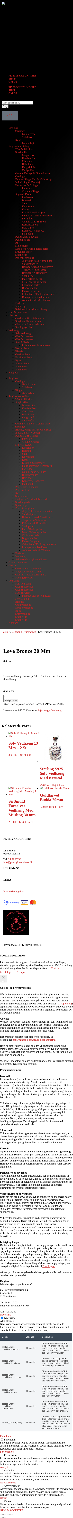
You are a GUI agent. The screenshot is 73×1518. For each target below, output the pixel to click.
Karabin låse (28, 158)
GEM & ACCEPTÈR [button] (12, 1510)
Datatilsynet (48, 1266)
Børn (18, 360)
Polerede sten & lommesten (36, 345)
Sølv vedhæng (23, 333)
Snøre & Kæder (23, 194)
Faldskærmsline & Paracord (37, 215)
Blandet (19, 351)
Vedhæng (20, 306)
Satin (25, 203)
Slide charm (21, 245)
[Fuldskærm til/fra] (4, 1514)
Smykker (13, 128)
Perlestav (27, 188)
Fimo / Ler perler (31, 291)
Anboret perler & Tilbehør (36, 300)
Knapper (13, 372)
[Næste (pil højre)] (4, 1517)
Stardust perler (30, 263)
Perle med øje (22, 239)
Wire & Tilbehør (24, 149)
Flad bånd (27, 233)
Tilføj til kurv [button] (24, 754)
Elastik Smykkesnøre (33, 212)
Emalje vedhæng (24, 357)
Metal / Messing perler (34, 282)
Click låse (27, 161)
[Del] (8, 1514)
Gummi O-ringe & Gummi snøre (32, 173)
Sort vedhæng (22, 363)
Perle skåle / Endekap (26, 236)
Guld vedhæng (23, 354)
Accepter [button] (21, 972)
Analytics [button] (5, 1467)
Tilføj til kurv (11, 700)
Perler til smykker (24, 257)
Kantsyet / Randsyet (33, 230)
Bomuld (26, 200)
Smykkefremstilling (18, 146)
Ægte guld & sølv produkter (37, 260)
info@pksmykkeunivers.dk (17, 862)
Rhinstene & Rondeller (34, 272)
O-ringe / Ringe (30, 191)
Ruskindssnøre (30, 224)
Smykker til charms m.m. (28, 321)
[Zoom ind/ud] (1, 1514)
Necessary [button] (5, 1314)
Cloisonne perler (31, 285)
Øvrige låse (28, 170)
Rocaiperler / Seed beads (35, 297)
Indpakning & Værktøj (27, 182)
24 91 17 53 (14, 859)
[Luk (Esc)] (11, 1514)
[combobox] (17, 103)
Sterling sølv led (24, 327)
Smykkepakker (23, 251)
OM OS (12, 81)
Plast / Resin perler (32, 278)
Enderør (19, 303)
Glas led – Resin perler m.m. (30, 324)
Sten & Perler (22, 342)
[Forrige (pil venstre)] (1, 1517)
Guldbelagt (28, 143)
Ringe (18, 140)
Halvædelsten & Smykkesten (37, 266)
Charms (12, 315)
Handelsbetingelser (13, 891)
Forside (6, 631)
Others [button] (3, 1498)
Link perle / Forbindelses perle (31, 248)
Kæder (25, 209)
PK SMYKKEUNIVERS (22, 75)
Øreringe (20, 131)
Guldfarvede (28, 134)
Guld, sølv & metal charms (29, 318)
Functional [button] (5, 1436)
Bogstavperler (29, 288)
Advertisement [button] (8, 1482)
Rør (17, 242)
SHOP (12, 78)
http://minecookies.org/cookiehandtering (34, 1039)
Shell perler (28, 275)
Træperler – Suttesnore (34, 269)
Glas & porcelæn (17, 312)
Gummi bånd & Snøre (34, 221)
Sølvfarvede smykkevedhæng (31, 309)
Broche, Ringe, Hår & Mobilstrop (33, 179)
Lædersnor (28, 197)
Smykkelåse (21, 152)
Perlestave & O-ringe (26, 185)
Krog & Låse (29, 167)
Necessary (9, 1318)
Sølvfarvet (27, 137)
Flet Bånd (27, 218)
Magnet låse (28, 155)
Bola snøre (28, 227)
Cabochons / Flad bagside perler (39, 294)
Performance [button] (7, 1451)
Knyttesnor (28, 206)
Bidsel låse (28, 164)
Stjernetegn (21, 254)
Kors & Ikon (22, 348)
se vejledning (65, 1003)
